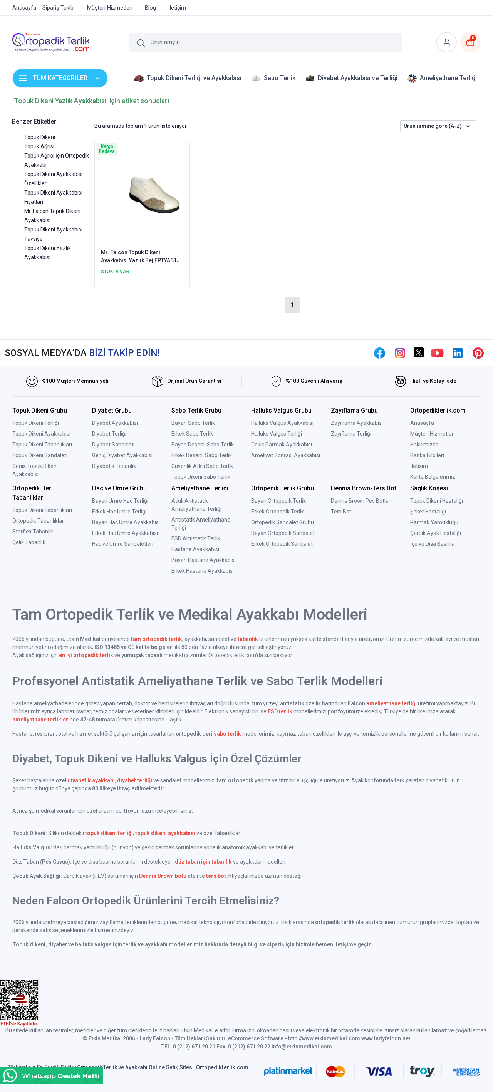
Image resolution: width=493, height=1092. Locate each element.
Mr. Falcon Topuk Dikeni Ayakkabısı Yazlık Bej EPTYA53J (140, 256)
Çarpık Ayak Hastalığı (435, 533)
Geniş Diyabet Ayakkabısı (122, 455)
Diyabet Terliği (109, 434)
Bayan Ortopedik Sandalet (283, 533)
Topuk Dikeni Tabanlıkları (42, 444)
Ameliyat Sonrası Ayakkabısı (285, 455)
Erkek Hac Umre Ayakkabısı (125, 533)
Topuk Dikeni (39, 137)
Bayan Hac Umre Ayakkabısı (126, 522)
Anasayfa (422, 423)
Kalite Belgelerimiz (432, 477)
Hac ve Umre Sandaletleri (122, 544)
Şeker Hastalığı (428, 511)
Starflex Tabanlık (32, 531)
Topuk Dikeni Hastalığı (436, 501)
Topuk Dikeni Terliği (35, 423)
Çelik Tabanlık (28, 542)
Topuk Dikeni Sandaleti (39, 455)
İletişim (419, 466)
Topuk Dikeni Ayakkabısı (41, 434)
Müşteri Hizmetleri (432, 434)
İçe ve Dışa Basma (432, 544)
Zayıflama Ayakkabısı (357, 423)
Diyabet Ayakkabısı (115, 423)
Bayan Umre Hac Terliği (120, 501)
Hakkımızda (424, 444)
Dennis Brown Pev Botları (361, 501)
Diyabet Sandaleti (113, 444)
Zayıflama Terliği (351, 434)
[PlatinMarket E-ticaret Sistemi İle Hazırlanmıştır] (288, 1071)
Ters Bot (341, 511)
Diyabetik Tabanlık (114, 466)
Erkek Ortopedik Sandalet (282, 544)
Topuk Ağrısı (39, 146)
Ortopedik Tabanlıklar (38, 521)
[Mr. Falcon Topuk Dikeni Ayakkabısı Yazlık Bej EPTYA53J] (142, 194)
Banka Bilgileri (427, 455)
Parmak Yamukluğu (434, 522)
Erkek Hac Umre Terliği (119, 511)
